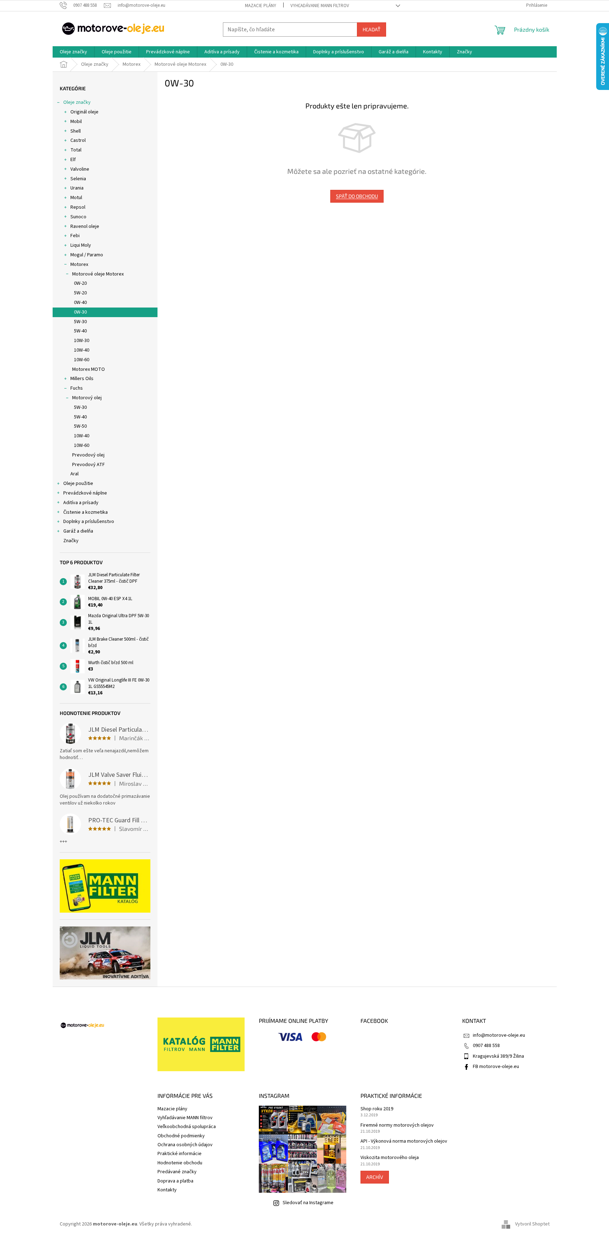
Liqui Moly (80, 245)
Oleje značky (77, 102)
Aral (74, 473)
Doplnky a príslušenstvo (88, 521)
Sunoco (78, 216)
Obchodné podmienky (181, 1135)
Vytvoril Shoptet (532, 1224)
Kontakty (167, 1189)
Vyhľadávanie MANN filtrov (319, 5)
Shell (75, 131)
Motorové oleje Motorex (98, 274)
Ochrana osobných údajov (185, 1144)
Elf (73, 159)
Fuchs (76, 388)
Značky (71, 540)
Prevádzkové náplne (85, 493)
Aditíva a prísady (80, 502)
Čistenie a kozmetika (85, 512)
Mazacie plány (260, 5)
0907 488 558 (486, 1045)
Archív (374, 1177)
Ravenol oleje (84, 226)
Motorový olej (87, 397)
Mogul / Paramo (86, 254)
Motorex (79, 264)
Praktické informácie (179, 1153)
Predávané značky (177, 1171)
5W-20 (80, 293)
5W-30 (80, 321)
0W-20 (80, 283)
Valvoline (79, 169)
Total (75, 150)
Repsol (77, 207)
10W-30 (81, 340)
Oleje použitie (78, 483)
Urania (77, 188)
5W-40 (80, 331)
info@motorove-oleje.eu (499, 1035)
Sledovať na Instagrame (308, 1202)
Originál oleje (84, 112)
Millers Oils (82, 378)
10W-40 (81, 350)
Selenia (78, 178)
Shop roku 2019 (376, 1109)
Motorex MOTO (88, 369)
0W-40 (80, 302)
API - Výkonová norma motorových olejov (403, 1141)
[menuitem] (73, 52)
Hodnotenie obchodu (179, 1162)
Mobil (76, 121)
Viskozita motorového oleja (389, 1157)
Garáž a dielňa (78, 531)
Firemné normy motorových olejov (397, 1125)
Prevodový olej (88, 455)
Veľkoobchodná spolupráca (186, 1126)
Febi (75, 235)
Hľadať (371, 29)
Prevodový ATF (88, 464)
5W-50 (80, 426)
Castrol (78, 140)
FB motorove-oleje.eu (496, 1066)
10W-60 (81, 359)
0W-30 (80, 312)
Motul (76, 197)
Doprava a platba (175, 1181)
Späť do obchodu (357, 196)
